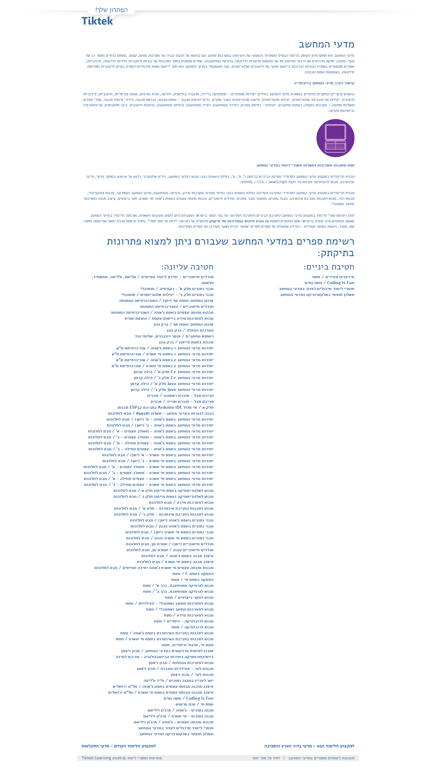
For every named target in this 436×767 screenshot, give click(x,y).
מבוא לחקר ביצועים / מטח (189, 597)
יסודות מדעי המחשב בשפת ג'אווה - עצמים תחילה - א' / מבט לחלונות (151, 443)
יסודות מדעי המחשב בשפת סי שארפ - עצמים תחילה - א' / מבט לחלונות (149, 478)
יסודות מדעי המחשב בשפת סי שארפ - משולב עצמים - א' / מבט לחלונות (148, 467)
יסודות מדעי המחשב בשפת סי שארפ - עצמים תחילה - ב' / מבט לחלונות (149, 484)
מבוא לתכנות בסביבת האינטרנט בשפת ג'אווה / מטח (167, 633)
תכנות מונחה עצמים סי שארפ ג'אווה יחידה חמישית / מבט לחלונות (154, 568)
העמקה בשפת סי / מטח (192, 579)
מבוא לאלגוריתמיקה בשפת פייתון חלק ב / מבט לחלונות (164, 496)
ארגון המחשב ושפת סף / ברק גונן (183, 324)
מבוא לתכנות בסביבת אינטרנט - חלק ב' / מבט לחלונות (164, 514)
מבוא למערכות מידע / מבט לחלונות (181, 502)
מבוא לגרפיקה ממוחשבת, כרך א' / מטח (178, 585)
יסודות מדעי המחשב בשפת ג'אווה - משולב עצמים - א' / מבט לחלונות (151, 431)
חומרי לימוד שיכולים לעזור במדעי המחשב (176, 728)
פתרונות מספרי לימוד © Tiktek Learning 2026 (122, 758)
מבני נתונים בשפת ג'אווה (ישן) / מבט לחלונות (172, 520)
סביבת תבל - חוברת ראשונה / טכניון (180, 395)
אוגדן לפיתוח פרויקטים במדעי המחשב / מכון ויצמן (167, 651)
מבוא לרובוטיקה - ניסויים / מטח (184, 621)
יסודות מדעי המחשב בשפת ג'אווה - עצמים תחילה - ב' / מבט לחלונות (151, 449)
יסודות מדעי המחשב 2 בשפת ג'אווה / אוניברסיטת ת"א (165, 360)
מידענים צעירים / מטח (333, 277)
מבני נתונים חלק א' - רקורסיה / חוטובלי (177, 288)
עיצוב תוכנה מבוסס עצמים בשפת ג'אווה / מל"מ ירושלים (163, 686)
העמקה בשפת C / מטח (193, 573)
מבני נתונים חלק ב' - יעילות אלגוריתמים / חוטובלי (167, 294)
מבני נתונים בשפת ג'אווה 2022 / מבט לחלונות (172, 526)
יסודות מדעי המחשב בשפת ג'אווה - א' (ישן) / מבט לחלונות (160, 419)
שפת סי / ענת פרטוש (195, 704)
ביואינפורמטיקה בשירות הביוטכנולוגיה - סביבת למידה (165, 657)
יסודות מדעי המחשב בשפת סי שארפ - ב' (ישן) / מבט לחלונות (158, 461)
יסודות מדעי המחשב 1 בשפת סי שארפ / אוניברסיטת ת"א (163, 354)
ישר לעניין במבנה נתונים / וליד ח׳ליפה (179, 680)
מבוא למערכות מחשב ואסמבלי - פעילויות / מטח (169, 603)
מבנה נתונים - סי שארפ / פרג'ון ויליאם (178, 716)
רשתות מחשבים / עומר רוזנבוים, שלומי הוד (174, 336)
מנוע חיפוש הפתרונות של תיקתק (236, 221)
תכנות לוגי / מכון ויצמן (192, 674)
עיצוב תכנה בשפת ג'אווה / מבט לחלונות (177, 556)
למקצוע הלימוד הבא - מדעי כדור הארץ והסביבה (309, 746)
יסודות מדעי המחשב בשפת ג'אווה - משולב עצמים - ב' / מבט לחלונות (151, 437)
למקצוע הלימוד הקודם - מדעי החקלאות (119, 746)
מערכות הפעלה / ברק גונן (190, 330)
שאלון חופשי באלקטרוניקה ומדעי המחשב (176, 734)
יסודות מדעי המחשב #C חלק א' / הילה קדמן (173, 372)
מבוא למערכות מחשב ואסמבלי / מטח (180, 609)
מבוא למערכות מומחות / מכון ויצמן (181, 662)
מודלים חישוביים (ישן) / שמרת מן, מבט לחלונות (170, 544)
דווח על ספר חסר (266, 758)
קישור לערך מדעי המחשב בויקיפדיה (324, 83)
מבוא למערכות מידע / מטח (189, 615)
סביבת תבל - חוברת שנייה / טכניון (182, 401)
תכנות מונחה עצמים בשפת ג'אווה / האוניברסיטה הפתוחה (162, 312)
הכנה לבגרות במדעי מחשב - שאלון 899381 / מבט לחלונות (161, 413)
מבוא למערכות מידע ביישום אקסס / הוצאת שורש (169, 318)
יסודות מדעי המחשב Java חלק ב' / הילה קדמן (172, 389)
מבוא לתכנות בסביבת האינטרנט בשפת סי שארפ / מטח (165, 639)
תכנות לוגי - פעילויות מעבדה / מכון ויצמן (175, 668)
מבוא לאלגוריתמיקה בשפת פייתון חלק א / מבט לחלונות (163, 490)
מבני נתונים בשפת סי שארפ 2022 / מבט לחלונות (170, 538)
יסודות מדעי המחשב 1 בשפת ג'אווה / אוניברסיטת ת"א (165, 348)
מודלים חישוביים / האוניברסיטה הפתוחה (177, 306)
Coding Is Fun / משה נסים (189, 698)
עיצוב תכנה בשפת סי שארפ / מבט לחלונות (175, 562)
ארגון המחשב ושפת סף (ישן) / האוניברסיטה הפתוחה (166, 300)
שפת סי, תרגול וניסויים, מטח (188, 645)
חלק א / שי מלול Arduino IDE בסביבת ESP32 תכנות (165, 407)
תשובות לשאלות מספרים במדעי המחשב (321, 758)
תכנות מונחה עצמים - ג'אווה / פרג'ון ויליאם (174, 722)
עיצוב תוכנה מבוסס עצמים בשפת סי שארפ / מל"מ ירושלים (161, 692)
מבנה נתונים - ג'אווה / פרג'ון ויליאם (181, 710)
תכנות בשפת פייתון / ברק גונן (186, 342)
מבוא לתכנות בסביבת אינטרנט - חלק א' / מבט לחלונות (164, 508)
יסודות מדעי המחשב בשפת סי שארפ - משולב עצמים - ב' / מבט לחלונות (149, 473)
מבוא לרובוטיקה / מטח (192, 627)
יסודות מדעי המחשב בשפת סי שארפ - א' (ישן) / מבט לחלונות (158, 455)
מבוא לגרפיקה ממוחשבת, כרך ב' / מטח (178, 591)
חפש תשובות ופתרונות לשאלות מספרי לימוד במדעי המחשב (305, 165)
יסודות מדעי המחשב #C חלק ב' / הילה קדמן (174, 378)
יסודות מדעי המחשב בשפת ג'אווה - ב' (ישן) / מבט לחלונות (160, 425)
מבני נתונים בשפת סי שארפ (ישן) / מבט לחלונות (169, 532)
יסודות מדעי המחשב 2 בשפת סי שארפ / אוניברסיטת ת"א (163, 366)
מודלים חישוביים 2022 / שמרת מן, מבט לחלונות (170, 550)
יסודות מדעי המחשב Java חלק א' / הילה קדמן (172, 383)
